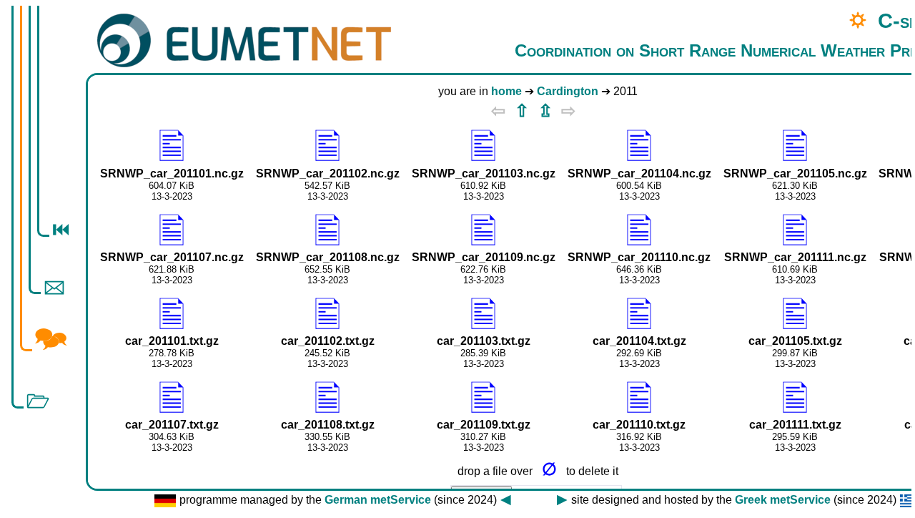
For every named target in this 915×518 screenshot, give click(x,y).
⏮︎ (60, 229)
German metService (378, 500)
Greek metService (783, 500)
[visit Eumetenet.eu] (244, 42)
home (506, 91)
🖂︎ (54, 287)
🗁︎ (37, 401)
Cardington (567, 91)
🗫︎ (51, 339)
